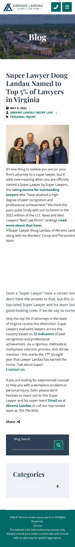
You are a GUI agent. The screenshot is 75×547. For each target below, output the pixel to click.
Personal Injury (23, 117)
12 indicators (43, 334)
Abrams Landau (18, 405)
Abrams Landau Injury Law (31, 112)
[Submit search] (58, 444)
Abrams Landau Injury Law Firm (36, 517)
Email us (55, 400)
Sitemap (37, 525)
